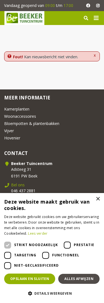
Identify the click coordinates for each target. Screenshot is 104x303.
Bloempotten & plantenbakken (31, 123)
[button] (52, 293)
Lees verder (37, 233)
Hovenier (12, 138)
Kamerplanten (16, 109)
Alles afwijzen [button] (78, 278)
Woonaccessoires (20, 116)
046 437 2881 (23, 190)
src (86, 18)
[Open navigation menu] (96, 18)
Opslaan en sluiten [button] (29, 278)
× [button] (98, 199)
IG (98, 5)
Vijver (9, 130)
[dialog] (52, 248)
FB (88, 5)
